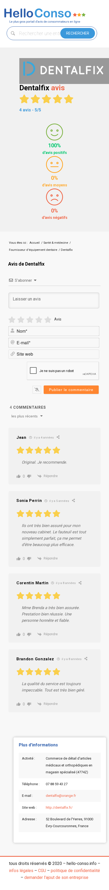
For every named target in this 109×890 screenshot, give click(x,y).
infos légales (21, 870)
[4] (38, 320)
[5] (47, 320)
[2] (20, 320)
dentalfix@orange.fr (61, 796)
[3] (29, 320)
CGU (42, 870)
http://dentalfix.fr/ (59, 807)
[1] (11, 320)
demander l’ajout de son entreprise (56, 877)
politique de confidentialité (75, 870)
